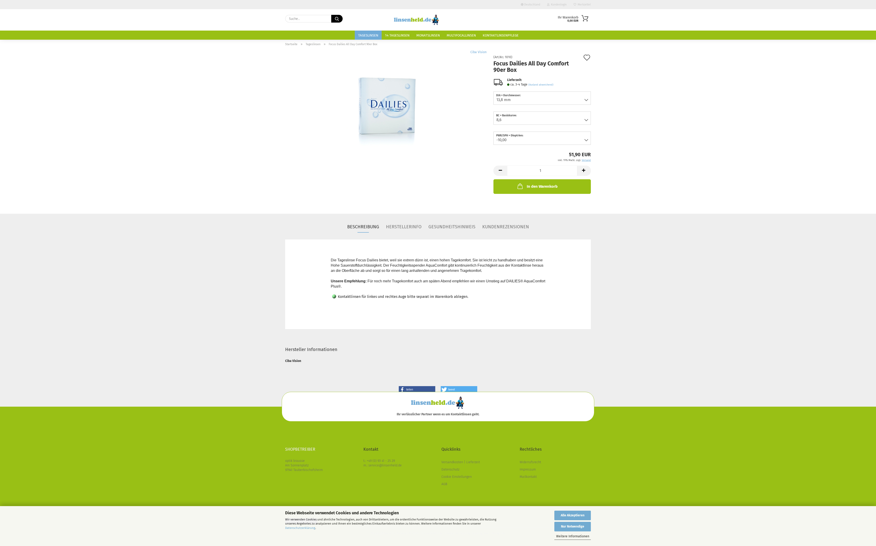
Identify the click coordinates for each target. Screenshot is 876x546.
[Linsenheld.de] (417, 20)
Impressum (528, 469)
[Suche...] (337, 19)
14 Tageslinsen (397, 35)
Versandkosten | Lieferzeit (460, 462)
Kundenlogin (558, 4)
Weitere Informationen (572, 536)
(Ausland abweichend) (540, 84)
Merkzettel (583, 4)
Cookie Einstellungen (456, 477)
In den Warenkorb (542, 186)
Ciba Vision (478, 52)
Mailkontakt (528, 477)
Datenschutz (450, 469)
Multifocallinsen (461, 35)
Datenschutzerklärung (300, 528)
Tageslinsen (368, 35)
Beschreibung (363, 226)
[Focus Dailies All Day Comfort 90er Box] (386, 107)
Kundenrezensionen (505, 226)
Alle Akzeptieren (572, 515)
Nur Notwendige (572, 526)
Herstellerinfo (404, 226)
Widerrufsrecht (530, 462)
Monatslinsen (428, 35)
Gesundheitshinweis (451, 226)
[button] (500, 171)
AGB (444, 484)
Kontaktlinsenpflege (501, 35)
